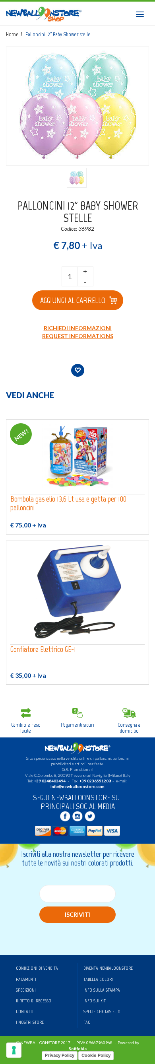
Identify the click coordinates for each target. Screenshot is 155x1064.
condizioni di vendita (37, 968)
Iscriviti (78, 914)
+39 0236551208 (95, 780)
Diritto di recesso (33, 1001)
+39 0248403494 (50, 780)
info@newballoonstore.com (77, 786)
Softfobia (78, 1048)
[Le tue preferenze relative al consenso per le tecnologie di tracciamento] (13, 1050)
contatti (24, 1011)
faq (87, 1022)
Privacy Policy (59, 1055)
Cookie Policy (95, 1055)
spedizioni (26, 990)
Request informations (77, 336)
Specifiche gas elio (101, 1011)
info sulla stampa (101, 990)
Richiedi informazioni (78, 328)
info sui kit (94, 1001)
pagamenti (26, 979)
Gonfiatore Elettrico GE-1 (43, 649)
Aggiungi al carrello (72, 300)
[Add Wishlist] (77, 370)
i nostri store (30, 1022)
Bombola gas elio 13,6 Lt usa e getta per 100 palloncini (68, 503)
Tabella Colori (98, 979)
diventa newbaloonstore (108, 968)
